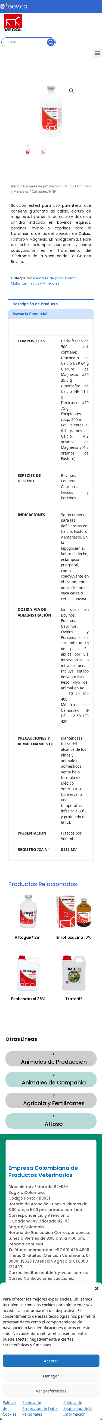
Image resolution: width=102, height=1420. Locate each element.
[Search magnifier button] (51, 42)
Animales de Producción (54, 1062)
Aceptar (51, 1361)
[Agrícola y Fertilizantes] (53, 1095)
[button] (96, 1288)
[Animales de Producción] (53, 1054)
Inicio (15, 186)
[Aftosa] (53, 1116)
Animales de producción (42, 186)
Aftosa (54, 1124)
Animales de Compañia (54, 1082)
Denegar (51, 1376)
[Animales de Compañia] (53, 1075)
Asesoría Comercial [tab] (30, 313)
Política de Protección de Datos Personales (40, 1408)
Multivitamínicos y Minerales (35, 283)
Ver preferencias (51, 1391)
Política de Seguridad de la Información (77, 1408)
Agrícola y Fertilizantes (54, 1103)
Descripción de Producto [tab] (35, 303)
